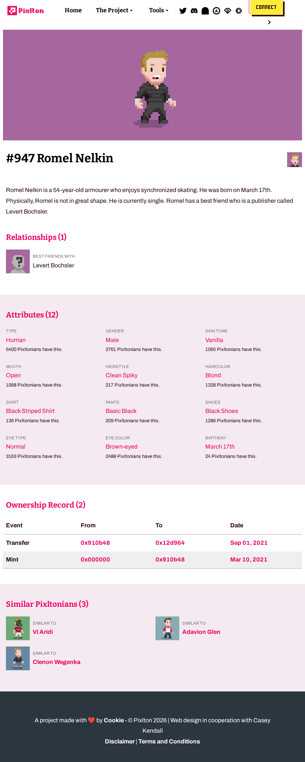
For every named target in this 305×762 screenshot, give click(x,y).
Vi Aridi (43, 632)
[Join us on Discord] (194, 10)
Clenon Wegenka (56, 662)
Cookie (114, 720)
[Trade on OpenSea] (216, 10)
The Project (112, 10)
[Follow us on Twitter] (183, 10)
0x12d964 (170, 543)
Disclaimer (120, 741)
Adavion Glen (201, 632)
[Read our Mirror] (205, 10)
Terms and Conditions (169, 741)
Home (73, 10)
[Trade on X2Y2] (239, 10)
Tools (156, 10)
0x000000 (95, 559)
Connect (266, 7)
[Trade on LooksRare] (227, 10)
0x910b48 (95, 543)
